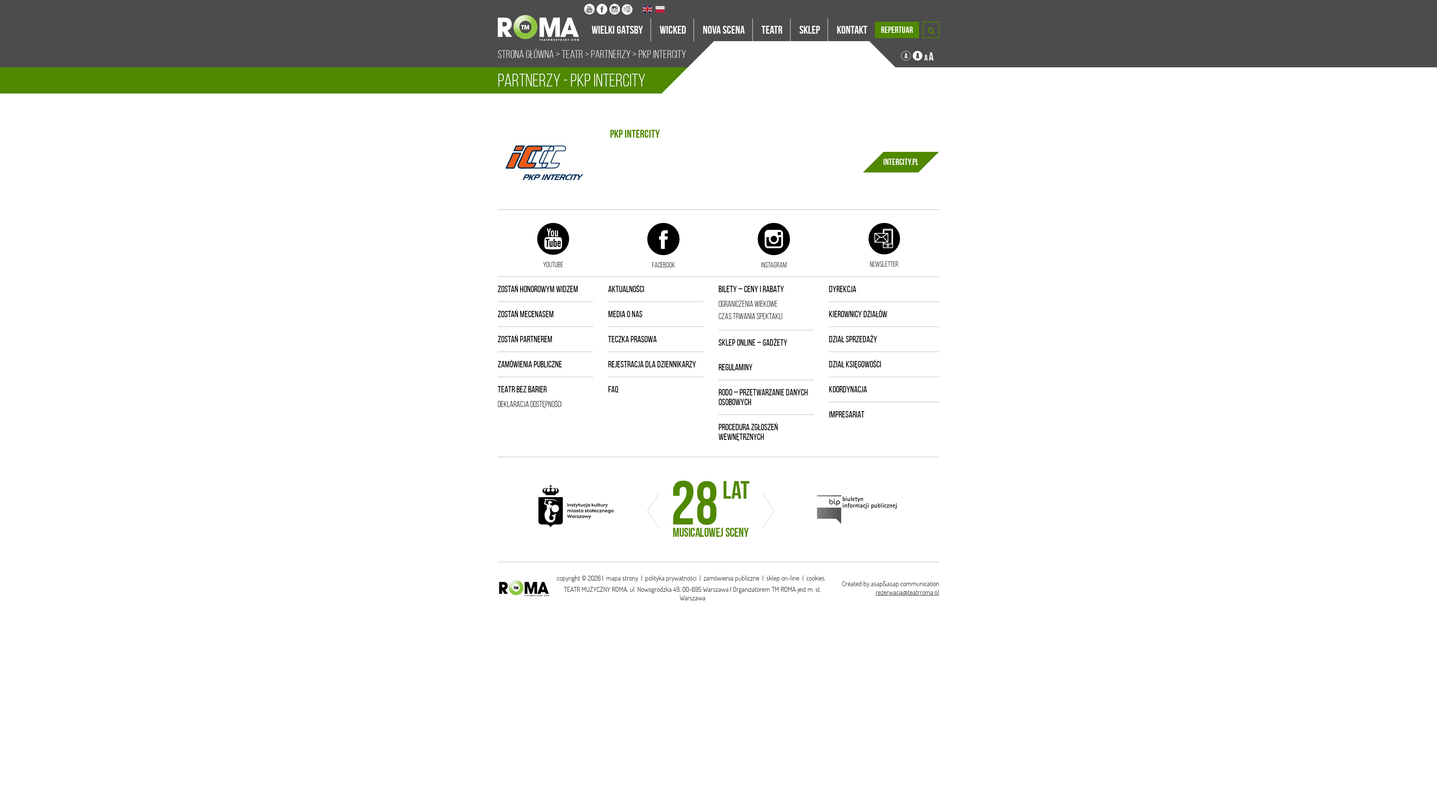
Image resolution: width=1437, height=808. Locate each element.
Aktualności (626, 289)
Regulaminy (735, 367)
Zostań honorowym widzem (538, 289)
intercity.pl (901, 162)
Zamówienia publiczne (530, 364)
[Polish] (660, 9)
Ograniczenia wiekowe (748, 304)
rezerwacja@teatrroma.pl (907, 592)
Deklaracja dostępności (530, 404)
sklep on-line (782, 578)
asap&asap (885, 583)
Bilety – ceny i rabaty (751, 289)
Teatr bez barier (522, 389)
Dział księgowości (855, 364)
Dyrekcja (842, 289)
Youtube (553, 264)
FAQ (613, 389)
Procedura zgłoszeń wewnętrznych (748, 432)
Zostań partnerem (525, 339)
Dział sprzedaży (853, 339)
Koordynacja (848, 389)
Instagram (774, 265)
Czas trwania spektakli (750, 316)
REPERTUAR (897, 30)
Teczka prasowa (632, 339)
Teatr (572, 54)
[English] (648, 9)
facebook (663, 265)
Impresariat (846, 414)
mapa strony (622, 578)
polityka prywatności (670, 578)
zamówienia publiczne (731, 578)
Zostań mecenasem (526, 314)
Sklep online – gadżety (752, 343)
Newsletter (884, 264)
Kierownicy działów (858, 314)
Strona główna (526, 54)
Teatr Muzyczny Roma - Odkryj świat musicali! (541, 20)
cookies (815, 578)
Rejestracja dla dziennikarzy (652, 364)
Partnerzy (611, 54)
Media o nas (625, 314)
